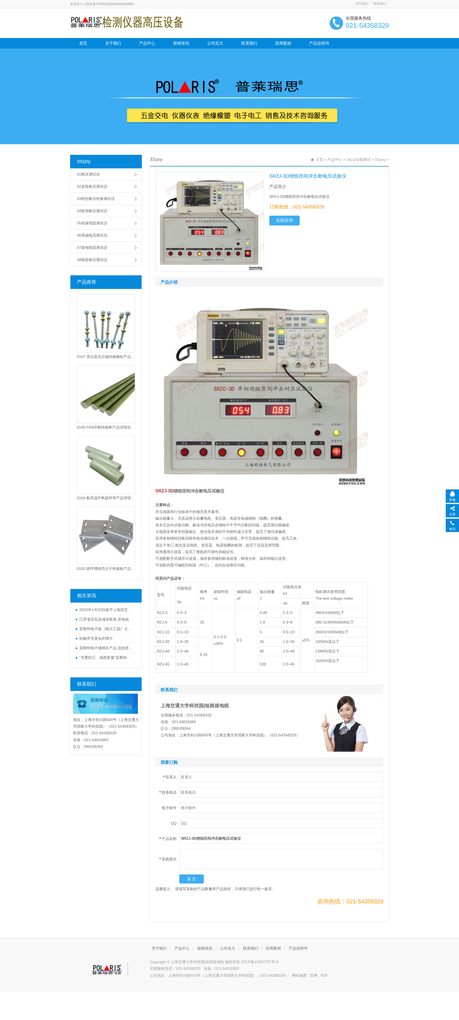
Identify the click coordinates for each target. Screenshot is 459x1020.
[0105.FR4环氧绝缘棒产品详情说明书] (106, 394)
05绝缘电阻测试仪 (92, 223)
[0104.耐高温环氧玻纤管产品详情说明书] (106, 465)
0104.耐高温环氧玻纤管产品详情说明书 (106, 498)
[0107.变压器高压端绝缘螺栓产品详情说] (106, 323)
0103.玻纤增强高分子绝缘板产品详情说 (106, 568)
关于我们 (361, 4)
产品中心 (147, 43)
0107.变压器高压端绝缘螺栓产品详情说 (106, 357)
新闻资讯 (181, 43)
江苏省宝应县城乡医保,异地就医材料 (106, 619)
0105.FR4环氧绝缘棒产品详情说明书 (106, 427)
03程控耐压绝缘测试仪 (96, 199)
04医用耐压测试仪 (92, 211)
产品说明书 (319, 43)
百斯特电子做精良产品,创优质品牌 (106, 648)
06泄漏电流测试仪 (92, 235)
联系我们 (379, 4)
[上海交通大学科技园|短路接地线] (126, 22)
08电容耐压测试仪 (92, 260)
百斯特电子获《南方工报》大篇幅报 (106, 629)
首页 (83, 43)
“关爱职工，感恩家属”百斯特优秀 (106, 657)
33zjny (84, 161)
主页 (319, 159)
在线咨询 (284, 220)
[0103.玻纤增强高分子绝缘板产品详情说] (106, 535)
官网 (313, 975)
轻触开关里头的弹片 (96, 638)
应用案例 (283, 43)
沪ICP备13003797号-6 (260, 962)
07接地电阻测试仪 (92, 247)
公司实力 (215, 43)
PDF (324, 975)
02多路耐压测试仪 (92, 186)
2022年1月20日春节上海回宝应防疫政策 (106, 610)
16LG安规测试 (358, 159)
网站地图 (299, 975)
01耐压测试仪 (88, 174)
